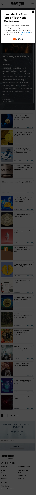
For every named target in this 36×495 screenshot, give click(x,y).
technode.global (24, 32)
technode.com (21, 35)
